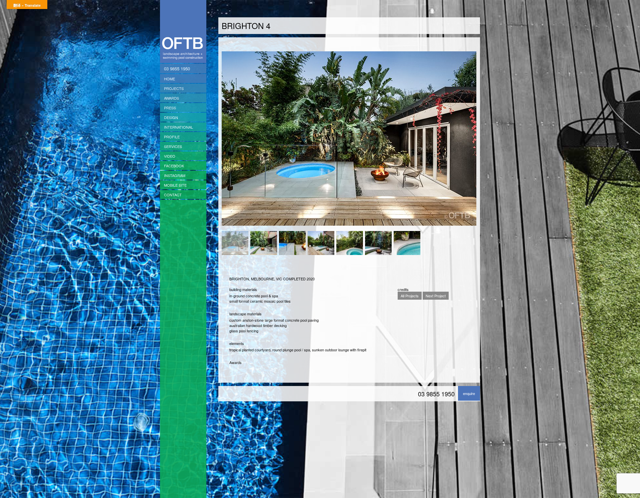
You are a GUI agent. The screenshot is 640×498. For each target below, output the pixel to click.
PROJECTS (174, 88)
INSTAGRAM (174, 175)
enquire (469, 393)
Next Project (436, 295)
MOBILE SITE (175, 185)
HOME (169, 78)
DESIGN (171, 117)
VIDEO (169, 156)
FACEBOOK (174, 165)
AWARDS (171, 98)
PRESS (170, 107)
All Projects (410, 295)
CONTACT (173, 194)
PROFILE (172, 136)
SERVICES (173, 146)
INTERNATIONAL (178, 127)
